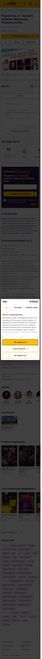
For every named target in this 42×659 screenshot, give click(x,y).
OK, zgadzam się (20, 342)
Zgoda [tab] (6, 307)
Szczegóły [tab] (18, 307)
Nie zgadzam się (20, 355)
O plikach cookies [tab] (31, 307)
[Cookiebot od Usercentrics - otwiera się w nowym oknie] (29, 302)
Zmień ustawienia (19, 349)
